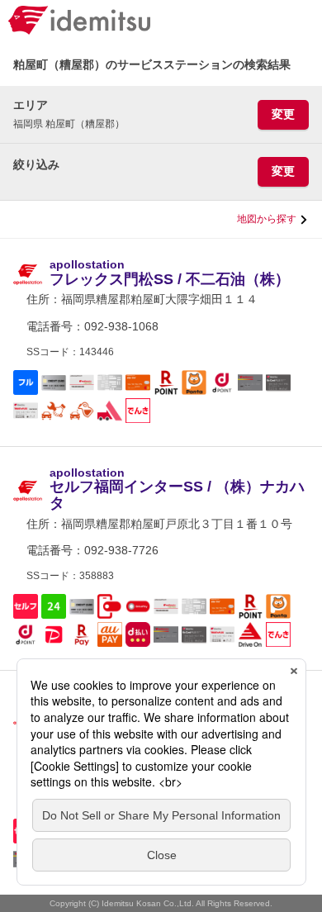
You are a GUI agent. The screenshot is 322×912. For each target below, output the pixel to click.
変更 (283, 114)
